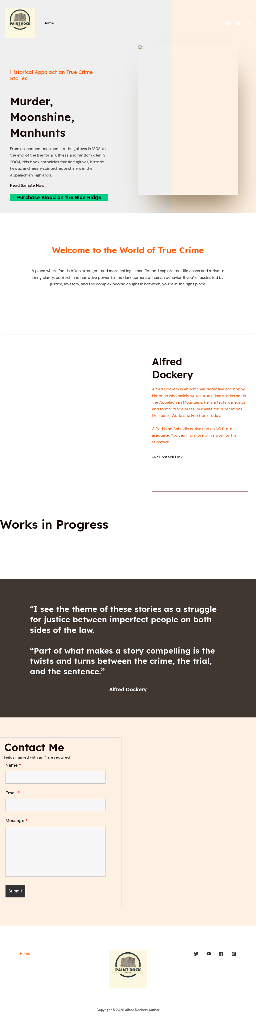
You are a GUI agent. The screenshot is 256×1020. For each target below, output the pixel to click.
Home (49, 23)
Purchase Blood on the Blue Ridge (59, 197)
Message (17, 821)
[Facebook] (228, 23)
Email (13, 793)
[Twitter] (196, 954)
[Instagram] (248, 23)
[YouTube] (238, 23)
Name (13, 765)
